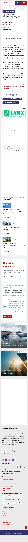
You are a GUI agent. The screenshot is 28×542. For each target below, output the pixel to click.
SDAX (4, 513)
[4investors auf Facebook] (16, 95)
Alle (24, 3)
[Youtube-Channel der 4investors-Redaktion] (10, 94)
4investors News (6, 484)
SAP (15, 239)
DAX (4, 510)
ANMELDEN (7, 316)
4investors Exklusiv (7, 481)
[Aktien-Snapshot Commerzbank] (19, 496)
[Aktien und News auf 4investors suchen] (18, 3)
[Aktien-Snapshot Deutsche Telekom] (9, 499)
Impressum (22, 531)
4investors (4, 8)
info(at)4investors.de (6, 453)
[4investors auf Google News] (13, 94)
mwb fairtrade (6, 490)
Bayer (15, 205)
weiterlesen (6, 217)
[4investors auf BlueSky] (3, 95)
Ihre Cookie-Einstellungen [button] (17, 533)
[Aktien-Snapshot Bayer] (9, 496)
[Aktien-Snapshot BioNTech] (14, 496)
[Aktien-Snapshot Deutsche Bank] (4, 499)
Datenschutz (8, 533)
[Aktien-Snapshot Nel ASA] (19, 499)
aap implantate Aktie (11, 102)
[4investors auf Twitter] (6, 95)
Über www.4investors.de (14, 531)
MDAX (4, 511)
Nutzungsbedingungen (13, 311)
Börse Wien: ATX (7, 522)
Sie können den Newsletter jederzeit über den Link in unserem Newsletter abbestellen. (13, 296)
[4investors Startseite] (7, 2)
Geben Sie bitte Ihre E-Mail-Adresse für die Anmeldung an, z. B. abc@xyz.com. (14, 286)
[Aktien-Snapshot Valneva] (14, 503)
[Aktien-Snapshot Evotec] (14, 499)
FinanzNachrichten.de (7, 486)
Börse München (6, 488)
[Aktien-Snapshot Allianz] (4, 496)
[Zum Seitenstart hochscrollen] (26, 527)
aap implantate (9, 8)
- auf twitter (13, 24)
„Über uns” (14, 444)
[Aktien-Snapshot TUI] (9, 503)
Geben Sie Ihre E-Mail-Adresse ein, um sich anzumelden (13, 278)
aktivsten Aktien (12, 469)
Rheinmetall (17, 223)
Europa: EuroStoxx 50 (7, 524)
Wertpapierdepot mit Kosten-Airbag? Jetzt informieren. (13, 87)
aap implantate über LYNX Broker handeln (14, 116)
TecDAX (4, 515)
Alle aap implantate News (12, 99)
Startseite (5, 531)
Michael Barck (8, 24)
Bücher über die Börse (8, 479)
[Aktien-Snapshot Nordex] (4, 503)
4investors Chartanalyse (8, 483)
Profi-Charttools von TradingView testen (14, 151)
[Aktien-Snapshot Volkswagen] (19, 503)
